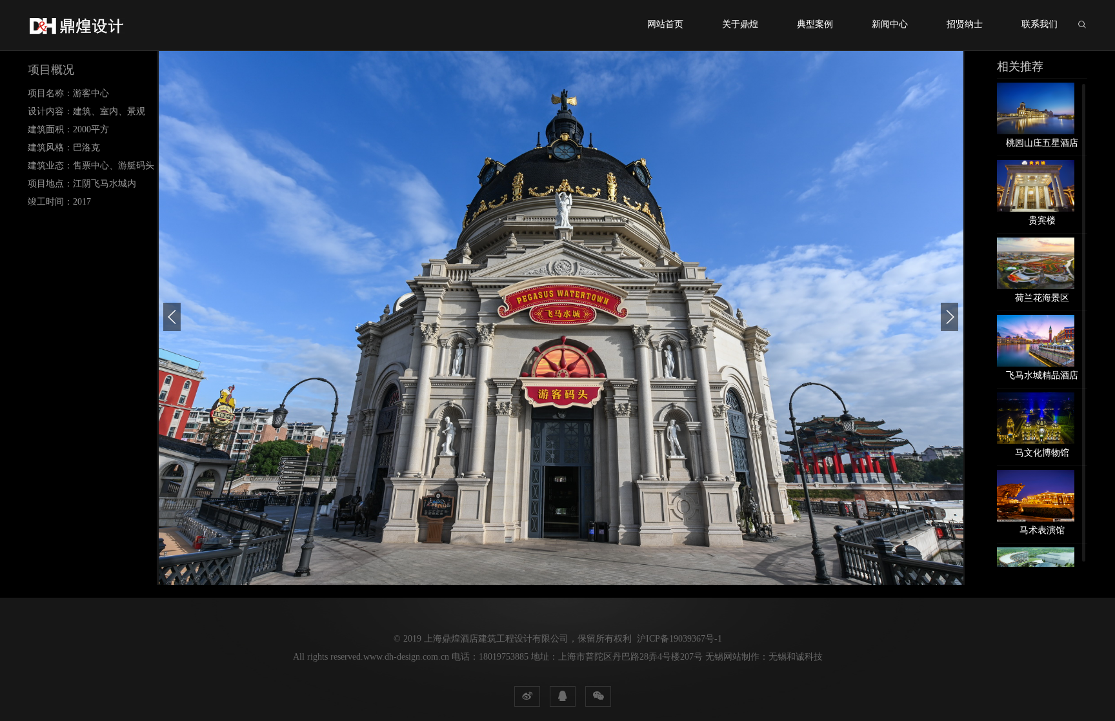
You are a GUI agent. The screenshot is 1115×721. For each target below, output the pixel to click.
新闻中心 (890, 24)
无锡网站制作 (732, 657)
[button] (172, 317)
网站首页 (665, 24)
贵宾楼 (1042, 220)
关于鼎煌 (740, 24)
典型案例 (815, 24)
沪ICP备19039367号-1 (679, 639)
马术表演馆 (1042, 530)
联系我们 (1039, 24)
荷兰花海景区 (1042, 298)
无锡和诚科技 (795, 657)
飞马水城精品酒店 (1042, 375)
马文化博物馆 (1042, 453)
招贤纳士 (965, 24)
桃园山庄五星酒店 (1042, 143)
